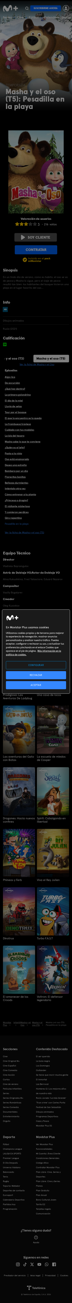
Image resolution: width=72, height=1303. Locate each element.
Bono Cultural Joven (46, 1199)
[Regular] (26, 224)
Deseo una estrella (16, 465)
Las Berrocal (42, 1084)
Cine (20, 17)
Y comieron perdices (17, 512)
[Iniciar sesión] (66, 8)
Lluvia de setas (13, 406)
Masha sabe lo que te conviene (22, 441)
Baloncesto (8, 1172)
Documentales (10, 1112)
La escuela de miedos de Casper (51, 758)
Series (7, 17)
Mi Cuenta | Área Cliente (48, 1153)
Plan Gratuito (42, 1190)
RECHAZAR (36, 675)
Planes (39, 1186)
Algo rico (10, 376)
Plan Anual (41, 1195)
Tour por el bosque (15, 412)
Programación (10, 1209)
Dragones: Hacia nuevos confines (19, 820)
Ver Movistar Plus (44, 1144)
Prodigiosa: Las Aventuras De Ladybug (17, 696)
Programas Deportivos (47, 1116)
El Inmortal (41, 1079)
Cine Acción (9, 1075)
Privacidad (50, 1275)
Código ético (42, 1163)
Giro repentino (13, 517)
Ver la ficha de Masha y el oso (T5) (24, 532)
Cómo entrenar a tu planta (20, 494)
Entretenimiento (11, 1116)
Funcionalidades (44, 1149)
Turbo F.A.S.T (45, 938)
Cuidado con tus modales (19, 429)
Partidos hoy (9, 1204)
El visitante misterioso (17, 506)
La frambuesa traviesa (18, 424)
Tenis (5, 1176)
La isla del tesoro (14, 435)
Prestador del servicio (15, 1275)
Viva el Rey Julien (48, 880)
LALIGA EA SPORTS (12, 1153)
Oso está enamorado (17, 459)
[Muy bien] (35, 224)
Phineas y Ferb (12, 880)
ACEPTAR (36, 685)
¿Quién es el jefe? (15, 447)
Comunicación (43, 1213)
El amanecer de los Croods (15, 998)
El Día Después (10, 1163)
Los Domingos (43, 1065)
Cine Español (9, 1065)
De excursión (12, 382)
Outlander (41, 1070)
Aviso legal (35, 1275)
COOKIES (64, 1275)
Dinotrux (8, 938)
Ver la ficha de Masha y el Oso (37, 364)
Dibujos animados (45, 1112)
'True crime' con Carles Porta (50, 1102)
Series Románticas (12, 1102)
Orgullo (6, 1121)
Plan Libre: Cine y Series (48, 1181)
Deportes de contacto (14, 1190)
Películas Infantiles (12, 1088)
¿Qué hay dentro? (15, 388)
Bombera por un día (16, 470)
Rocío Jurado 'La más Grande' (51, 1098)
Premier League (11, 1158)
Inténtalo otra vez (15, 488)
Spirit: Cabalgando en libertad (51, 820)
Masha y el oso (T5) (50, 358)
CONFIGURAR (36, 665)
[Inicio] (10, 8)
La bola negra (43, 1061)
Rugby (6, 1181)
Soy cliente (39, 237)
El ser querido (43, 1056)
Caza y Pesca (42, 1121)
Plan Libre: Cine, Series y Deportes (48, 1174)
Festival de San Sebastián (48, 1107)
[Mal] (22, 224)
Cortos (6, 1079)
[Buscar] (26, 8)
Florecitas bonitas (15, 476)
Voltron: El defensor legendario (50, 998)
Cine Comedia (10, 1070)
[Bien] (30, 224)
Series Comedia (11, 1107)
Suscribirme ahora (46, 8)
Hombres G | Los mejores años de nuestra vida (51, 1091)
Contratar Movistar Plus (47, 1167)
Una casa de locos (49, 695)
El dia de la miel (14, 400)
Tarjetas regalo (43, 1209)
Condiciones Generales (47, 1158)
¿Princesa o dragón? (16, 500)
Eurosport (8, 1195)
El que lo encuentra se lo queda (23, 418)
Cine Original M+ (11, 1061)
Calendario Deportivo (14, 1199)
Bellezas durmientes (16, 482)
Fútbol (34, 17)
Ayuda (36, 1242)
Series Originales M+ (13, 1098)
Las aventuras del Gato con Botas (18, 758)
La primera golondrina (18, 394)
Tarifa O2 (40, 1204)
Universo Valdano (11, 1167)
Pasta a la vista (13, 453)
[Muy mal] (17, 224)
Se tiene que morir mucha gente (52, 1075)
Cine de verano (10, 1084)
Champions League (12, 1149)
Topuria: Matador (11, 1186)
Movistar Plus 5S (44, 1125)
